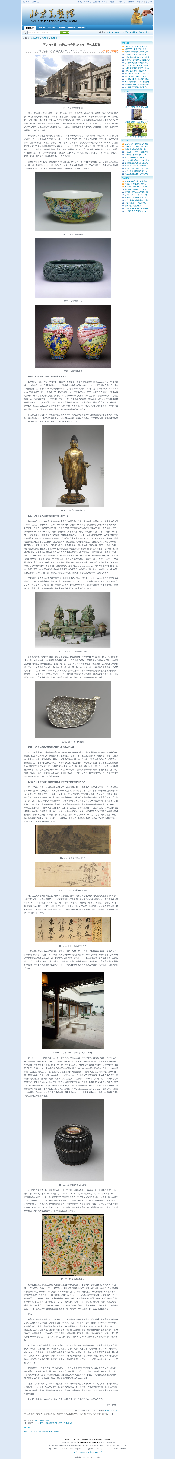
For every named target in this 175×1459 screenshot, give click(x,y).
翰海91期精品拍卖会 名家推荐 (136, 181)
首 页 (80, 2)
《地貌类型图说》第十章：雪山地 (137, 68)
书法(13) (149, 32)
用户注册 (35, 2)
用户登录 (26, 2)
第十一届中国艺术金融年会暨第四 (137, 84)
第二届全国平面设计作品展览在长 (137, 87)
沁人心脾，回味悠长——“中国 (136, 187)
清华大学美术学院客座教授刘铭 (136, 200)
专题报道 (140, 2)
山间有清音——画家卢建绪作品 (136, 147)
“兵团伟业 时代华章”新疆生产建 (136, 63)
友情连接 (99, 1439)
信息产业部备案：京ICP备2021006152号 (87, 1452)
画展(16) (135, 32)
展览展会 (113, 2)
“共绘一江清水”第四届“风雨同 (135, 54)
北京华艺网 (35, 38)
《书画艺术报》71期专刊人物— (136, 211)
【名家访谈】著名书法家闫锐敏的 (137, 79)
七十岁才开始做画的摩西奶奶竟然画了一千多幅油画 (53, 1423)
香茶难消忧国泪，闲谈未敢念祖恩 (137, 82)
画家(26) (110, 32)
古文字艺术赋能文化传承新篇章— (137, 52)
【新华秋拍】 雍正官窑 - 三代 (135, 155)
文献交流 (96, 2)
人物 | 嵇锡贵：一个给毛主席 (135, 203)
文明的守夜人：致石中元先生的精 (137, 74)
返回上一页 (108, 1410)
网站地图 (107, 1439)
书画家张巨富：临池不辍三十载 (136, 168)
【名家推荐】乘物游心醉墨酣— (136, 208)
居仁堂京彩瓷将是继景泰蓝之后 (136, 163)
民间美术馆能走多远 (42, 1420)
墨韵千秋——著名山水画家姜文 (136, 157)
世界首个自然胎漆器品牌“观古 (136, 149)
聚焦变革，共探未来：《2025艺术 (137, 60)
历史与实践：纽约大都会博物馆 (136, 144)
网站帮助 (76, 1439)
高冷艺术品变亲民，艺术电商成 (136, 174)
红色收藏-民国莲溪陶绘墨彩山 (136, 171)
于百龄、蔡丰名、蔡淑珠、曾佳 (136, 195)
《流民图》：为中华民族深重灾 (136, 152)
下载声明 (91, 1439)
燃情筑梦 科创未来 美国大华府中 (137, 65)
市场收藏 (54, 38)
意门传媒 (149, 2)
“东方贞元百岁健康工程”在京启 (136, 46)
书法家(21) (118, 32)
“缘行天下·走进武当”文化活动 (135, 49)
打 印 (116, 1410)
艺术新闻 (87, 2)
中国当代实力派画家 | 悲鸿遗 (135, 184)
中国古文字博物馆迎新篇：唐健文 (137, 57)
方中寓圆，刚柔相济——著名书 (136, 189)
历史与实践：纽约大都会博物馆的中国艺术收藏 (41, 1431)
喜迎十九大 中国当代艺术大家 (136, 197)
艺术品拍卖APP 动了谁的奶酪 (136, 166)
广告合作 (83, 1439)
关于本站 (68, 1439)
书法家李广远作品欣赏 (133, 206)
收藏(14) (142, 32)
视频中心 (122, 2)
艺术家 (104, 2)
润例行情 (131, 2)
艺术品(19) (127, 32)
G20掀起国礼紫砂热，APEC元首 (137, 160)
